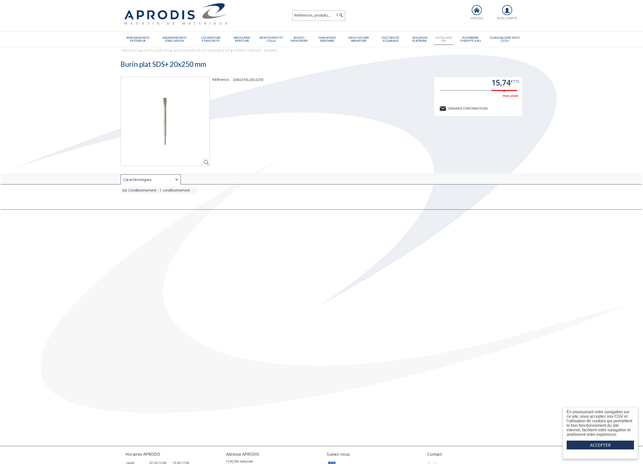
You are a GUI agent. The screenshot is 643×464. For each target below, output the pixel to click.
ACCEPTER (600, 445)
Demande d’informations (468, 108)
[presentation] (151, 179)
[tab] (151, 179)
